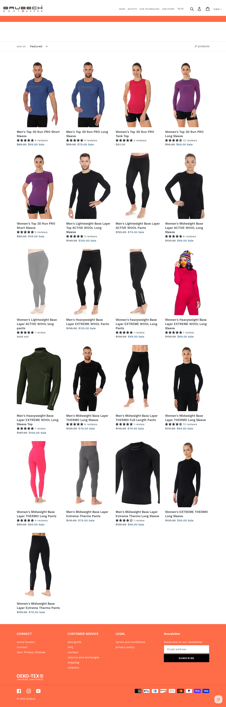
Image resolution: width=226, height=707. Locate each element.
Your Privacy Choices (31, 652)
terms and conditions (130, 642)
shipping (73, 662)
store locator (26, 642)
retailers (73, 667)
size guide (74, 642)
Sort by (21, 46)
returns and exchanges (83, 657)
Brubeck (30, 698)
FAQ (70, 647)
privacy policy (125, 647)
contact (22, 647)
